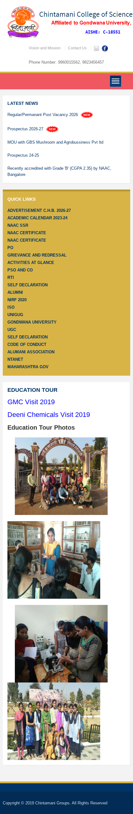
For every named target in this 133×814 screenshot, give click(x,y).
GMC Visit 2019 (31, 402)
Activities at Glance (30, 262)
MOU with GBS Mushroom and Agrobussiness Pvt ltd (55, 142)
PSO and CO (20, 270)
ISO (11, 307)
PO (10, 247)
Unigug (15, 314)
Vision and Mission (45, 48)
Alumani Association (30, 352)
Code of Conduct (26, 344)
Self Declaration (27, 285)
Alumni (15, 292)
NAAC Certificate (26, 232)
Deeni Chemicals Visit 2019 (48, 414)
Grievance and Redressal (36, 255)
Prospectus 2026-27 (26, 129)
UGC (11, 329)
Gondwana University (32, 322)
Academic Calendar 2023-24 (37, 218)
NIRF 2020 (17, 299)
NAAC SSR (17, 225)
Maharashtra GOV (28, 367)
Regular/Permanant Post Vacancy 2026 (43, 114)
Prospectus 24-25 (23, 155)
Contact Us (77, 48)
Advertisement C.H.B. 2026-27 (39, 210)
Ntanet (15, 359)
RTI (10, 277)
